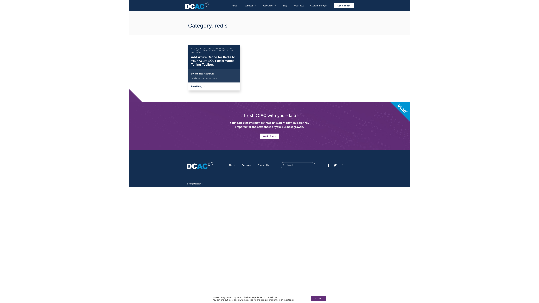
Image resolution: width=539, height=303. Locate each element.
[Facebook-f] (328, 165)
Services (249, 5)
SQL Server (197, 53)
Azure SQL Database (212, 49)
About (235, 5)
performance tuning (213, 51)
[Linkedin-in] (342, 165)
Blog (285, 5)
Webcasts (299, 5)
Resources (268, 5)
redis (230, 51)
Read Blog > (198, 86)
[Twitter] (335, 165)
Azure (194, 49)
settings (290, 300)
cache (194, 51)
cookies (249, 300)
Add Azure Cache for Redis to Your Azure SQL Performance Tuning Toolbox (213, 60)
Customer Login (318, 5)
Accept (318, 298)
